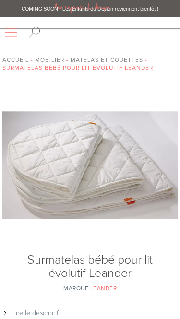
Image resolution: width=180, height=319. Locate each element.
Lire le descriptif (35, 313)
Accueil (15, 59)
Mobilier (49, 59)
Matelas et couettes (107, 59)
